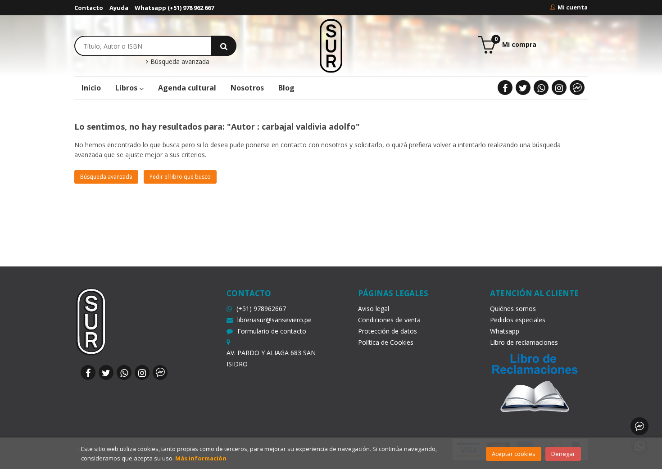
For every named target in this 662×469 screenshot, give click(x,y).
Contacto (88, 8)
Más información (201, 458)
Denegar (563, 454)
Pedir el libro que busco (180, 176)
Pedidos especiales (517, 320)
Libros (127, 88)
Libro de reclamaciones (524, 342)
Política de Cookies (385, 342)
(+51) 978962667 (261, 308)
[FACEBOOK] (505, 87)
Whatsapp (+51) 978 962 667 (174, 8)
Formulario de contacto (271, 331)
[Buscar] (223, 46)
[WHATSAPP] (541, 87)
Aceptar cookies (513, 454)
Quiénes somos (513, 308)
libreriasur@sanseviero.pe (274, 320)
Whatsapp (504, 331)
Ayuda (118, 8)
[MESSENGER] (577, 87)
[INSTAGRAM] (559, 87)
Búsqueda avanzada (179, 62)
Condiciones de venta (389, 320)
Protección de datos (387, 331)
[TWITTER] (523, 87)
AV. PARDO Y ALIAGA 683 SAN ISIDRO (271, 358)
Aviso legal (373, 308)
